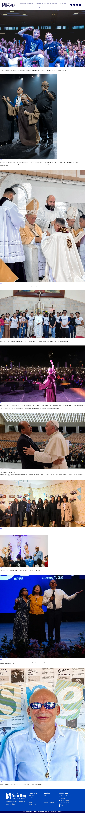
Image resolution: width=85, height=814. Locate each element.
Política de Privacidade (49, 802)
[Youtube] (77, 5)
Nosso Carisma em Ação (40, 3)
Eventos (46, 7)
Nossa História (22, 3)
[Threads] (80, 5)
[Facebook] (71, 5)
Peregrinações (40, 7)
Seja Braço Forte (55, 3)
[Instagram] (74, 5)
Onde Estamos (30, 3)
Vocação (49, 3)
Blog (1, 67)
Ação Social (63, 3)
